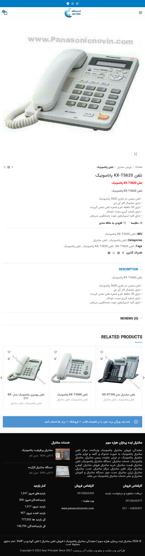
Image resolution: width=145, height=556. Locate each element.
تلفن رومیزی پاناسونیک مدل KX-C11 (26, 397)
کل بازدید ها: (38, 520)
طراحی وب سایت (115, 550)
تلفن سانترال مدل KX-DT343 (118, 395)
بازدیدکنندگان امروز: (35, 500)
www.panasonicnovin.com (77, 508)
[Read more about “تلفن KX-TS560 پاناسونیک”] (55, 358)
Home (138, 167)
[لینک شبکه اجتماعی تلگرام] (68, 3)
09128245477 (134, 501)
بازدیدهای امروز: (36, 493)
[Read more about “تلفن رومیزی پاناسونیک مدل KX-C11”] (9, 358)
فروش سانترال (124, 167)
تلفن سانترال (100, 240)
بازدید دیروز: (38, 507)
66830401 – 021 (132, 508)
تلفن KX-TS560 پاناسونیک (72, 395)
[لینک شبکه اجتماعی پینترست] (118, 252)
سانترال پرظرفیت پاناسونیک (37, 450)
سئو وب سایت (94, 550)
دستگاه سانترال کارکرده (40, 467)
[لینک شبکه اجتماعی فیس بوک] (123, 252)
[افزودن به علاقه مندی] (102, 352)
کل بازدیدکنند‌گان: (36, 526)
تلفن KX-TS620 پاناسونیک (98, 246)
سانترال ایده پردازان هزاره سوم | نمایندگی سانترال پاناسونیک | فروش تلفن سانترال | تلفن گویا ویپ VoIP (74, 541)
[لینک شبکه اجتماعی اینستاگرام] (77, 3)
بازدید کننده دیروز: (35, 513)
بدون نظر (33, 456)
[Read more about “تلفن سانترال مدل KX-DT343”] (102, 358)
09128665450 (85, 493)
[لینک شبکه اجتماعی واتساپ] (72, 3)
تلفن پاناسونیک (105, 167)
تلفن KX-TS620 (125, 246)
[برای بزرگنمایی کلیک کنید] (135, 154)
